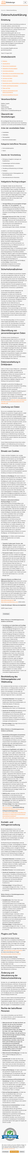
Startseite (3, 10)
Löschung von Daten (7, 78)
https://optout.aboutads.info (7, 600)
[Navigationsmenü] (25, 2)
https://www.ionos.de (7, 807)
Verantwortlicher (6, 63)
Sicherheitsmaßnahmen (8, 71)
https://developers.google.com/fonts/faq (13, 950)
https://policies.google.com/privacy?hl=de (10, 953)
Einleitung (5, 61)
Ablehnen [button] (22, 1151)
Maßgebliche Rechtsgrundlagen (10, 68)
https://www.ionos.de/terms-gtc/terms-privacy (13, 809)
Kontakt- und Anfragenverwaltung (10, 85)
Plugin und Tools (6, 88)
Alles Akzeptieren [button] (14, 1151)
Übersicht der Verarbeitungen (9, 66)
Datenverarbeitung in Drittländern (10, 76)
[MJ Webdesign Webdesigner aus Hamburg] (8, 2)
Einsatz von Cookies (7, 80)
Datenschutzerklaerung (9, 1148)
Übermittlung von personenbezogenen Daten (13, 73)
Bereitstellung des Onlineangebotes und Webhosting (15, 83)
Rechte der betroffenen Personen (10, 94)
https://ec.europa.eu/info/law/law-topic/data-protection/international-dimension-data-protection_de (13, 401)
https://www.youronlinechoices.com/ (9, 602)
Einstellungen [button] (6, 613)
